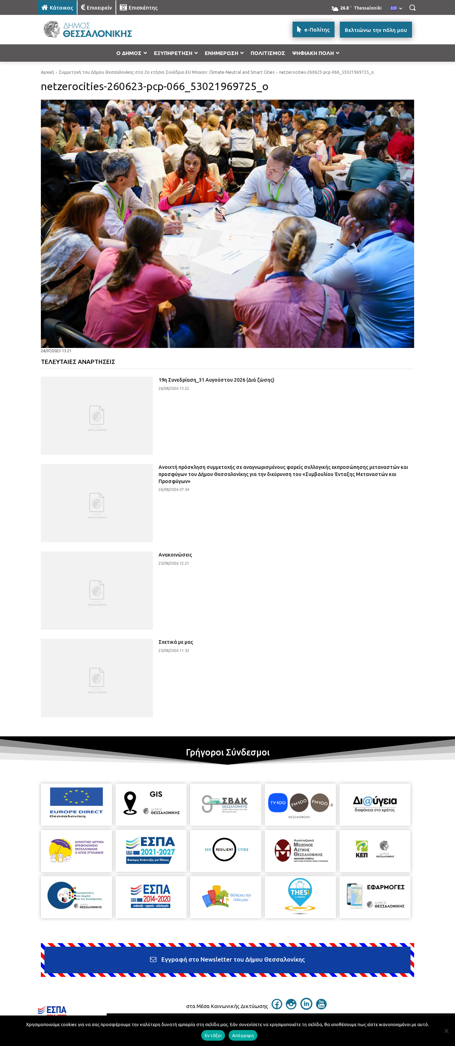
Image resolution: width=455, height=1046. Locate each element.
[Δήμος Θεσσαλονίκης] (94, 29)
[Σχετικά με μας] (97, 678)
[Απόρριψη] (446, 1030)
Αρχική (47, 72)
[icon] (277, 1007)
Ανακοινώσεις (175, 555)
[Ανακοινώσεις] (97, 591)
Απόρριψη (243, 1035)
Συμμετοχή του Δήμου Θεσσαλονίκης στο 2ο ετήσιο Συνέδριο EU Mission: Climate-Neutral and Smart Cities (166, 72)
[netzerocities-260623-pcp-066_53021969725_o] (227, 224)
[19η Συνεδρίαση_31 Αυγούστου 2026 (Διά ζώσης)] (97, 416)
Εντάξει (213, 1035)
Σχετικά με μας (176, 642)
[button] (412, 7)
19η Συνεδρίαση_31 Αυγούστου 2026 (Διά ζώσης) (216, 380)
